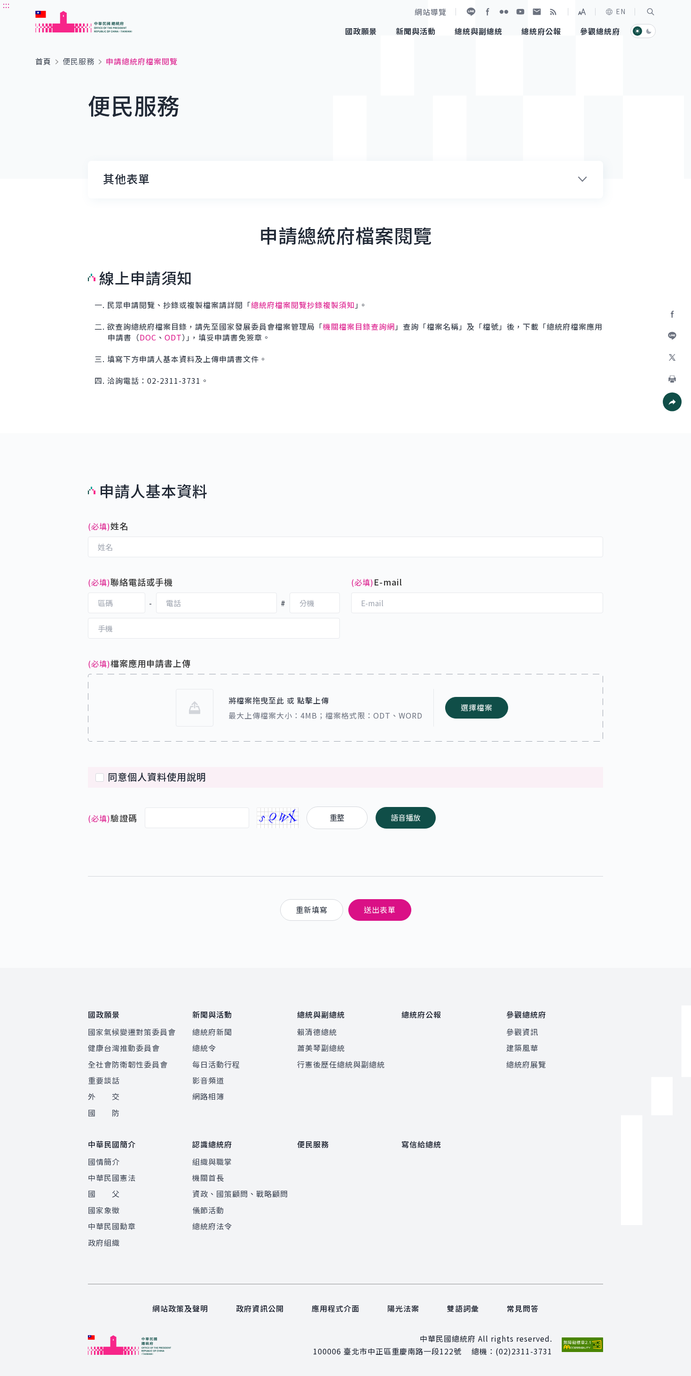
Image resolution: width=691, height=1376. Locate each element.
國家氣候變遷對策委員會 (132, 1031)
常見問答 (523, 1308)
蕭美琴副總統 (321, 1047)
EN (621, 11)
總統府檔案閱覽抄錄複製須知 (303, 304)
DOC (148, 337)
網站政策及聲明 (180, 1308)
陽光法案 (403, 1308)
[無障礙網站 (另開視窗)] (582, 1344)
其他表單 (126, 179)
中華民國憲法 (112, 1177)
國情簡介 (104, 1161)
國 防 (104, 1112)
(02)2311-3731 (523, 1351)
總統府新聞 (212, 1031)
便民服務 (78, 61)
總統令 (204, 1047)
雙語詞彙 (463, 1308)
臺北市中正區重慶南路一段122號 (403, 1351)
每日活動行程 (216, 1064)
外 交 (104, 1096)
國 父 (104, 1193)
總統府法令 (212, 1226)
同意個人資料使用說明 (157, 776)
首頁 (43, 61)
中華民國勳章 (112, 1226)
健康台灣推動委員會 (124, 1047)
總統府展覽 (526, 1064)
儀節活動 (208, 1210)
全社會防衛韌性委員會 (128, 1064)
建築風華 (522, 1047)
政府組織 (104, 1242)
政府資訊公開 (260, 1308)
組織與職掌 (212, 1161)
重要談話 (104, 1080)
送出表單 (380, 909)
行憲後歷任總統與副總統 (341, 1064)
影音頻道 (208, 1080)
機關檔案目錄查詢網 (359, 326)
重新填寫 (312, 909)
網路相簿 (208, 1096)
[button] (650, 12)
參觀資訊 (522, 1031)
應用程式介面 (336, 1308)
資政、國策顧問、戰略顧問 (240, 1193)
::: (6, 5)
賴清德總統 (317, 1031)
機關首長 (208, 1177)
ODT (173, 337)
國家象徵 (104, 1210)
